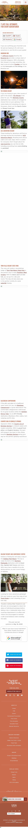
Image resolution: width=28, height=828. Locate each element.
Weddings (14, 758)
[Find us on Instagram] (10, 695)
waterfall (3, 283)
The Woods (17, 95)
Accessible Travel (14, 723)
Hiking (14, 779)
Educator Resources (14, 726)
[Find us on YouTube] (22, 695)
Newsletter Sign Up (14, 691)
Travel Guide (5, 598)
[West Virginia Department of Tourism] (5, 2)
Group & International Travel (14, 755)
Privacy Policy (19, 822)
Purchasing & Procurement (14, 716)
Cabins (14, 777)
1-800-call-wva (14, 688)
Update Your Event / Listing (14, 740)
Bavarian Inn (5, 58)
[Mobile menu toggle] (25, 2)
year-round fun (5, 144)
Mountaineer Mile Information (14, 745)
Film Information (14, 721)
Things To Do (14, 772)
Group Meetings (14, 760)
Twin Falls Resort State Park (16, 270)
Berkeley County (18, 97)
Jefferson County (8, 56)
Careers (14, 713)
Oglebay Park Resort (10, 559)
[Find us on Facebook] (6, 695)
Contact (14, 708)
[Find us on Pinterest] (18, 695)
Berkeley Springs (12, 434)
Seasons (14, 774)
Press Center (14, 718)
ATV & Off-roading (14, 782)
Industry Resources (14, 737)
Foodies (17, 64)
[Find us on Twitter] (14, 695)
